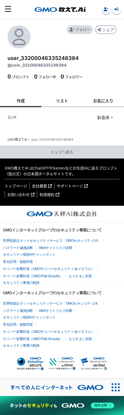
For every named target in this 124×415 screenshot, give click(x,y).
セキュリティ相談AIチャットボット (29, 254)
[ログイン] (116, 9)
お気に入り (103, 100)
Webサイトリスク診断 (55, 248)
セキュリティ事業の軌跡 (21, 283)
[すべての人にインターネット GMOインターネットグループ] (53, 387)
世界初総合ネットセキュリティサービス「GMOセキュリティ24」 (52, 241)
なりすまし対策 (80, 276)
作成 (21, 100)
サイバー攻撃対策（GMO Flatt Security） (33, 276)
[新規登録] (106, 9)
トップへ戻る (62, 152)
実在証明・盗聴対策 (18, 262)
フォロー (82, 29)
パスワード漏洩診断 (18, 248)
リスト (62, 100)
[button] (106, 9)
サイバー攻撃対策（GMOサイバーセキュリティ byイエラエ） (48, 269)
